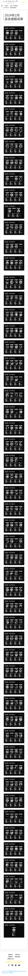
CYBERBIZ (10, 973)
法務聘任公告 (10, 959)
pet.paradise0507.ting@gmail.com (15, 962)
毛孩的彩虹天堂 (12, 971)
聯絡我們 (10, 954)
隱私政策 (17, 954)
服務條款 (10, 956)
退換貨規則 (17, 956)
